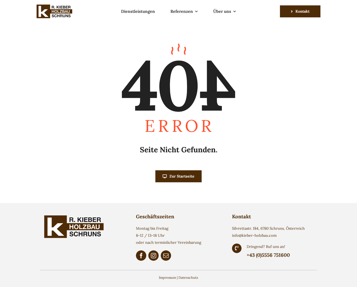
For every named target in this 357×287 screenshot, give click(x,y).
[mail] (166, 255)
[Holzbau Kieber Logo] (55, 6)
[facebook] (141, 255)
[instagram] (153, 255)
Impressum (167, 277)
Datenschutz (188, 277)
